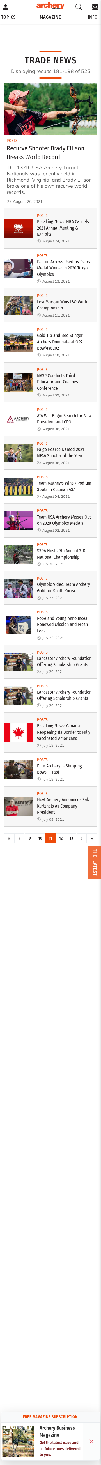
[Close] (91, 1441)
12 (61, 838)
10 (40, 838)
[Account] (5, 7)
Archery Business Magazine (57, 1431)
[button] (8, 17)
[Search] (78, 7)
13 (71, 838)
